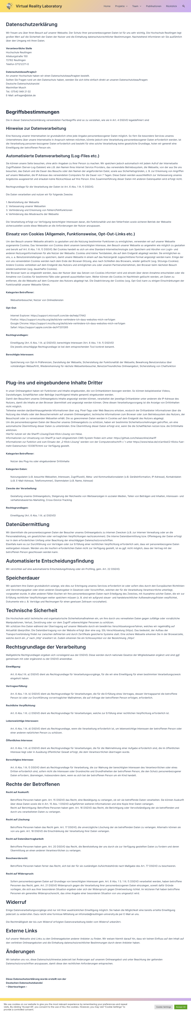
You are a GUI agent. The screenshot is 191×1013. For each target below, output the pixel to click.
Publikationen (153, 6)
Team (135, 6)
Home (107, 6)
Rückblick (171, 6)
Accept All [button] (180, 1007)
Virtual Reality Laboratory (39, 6)
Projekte (120, 6)
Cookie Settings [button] (163, 1007)
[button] (126, 6)
